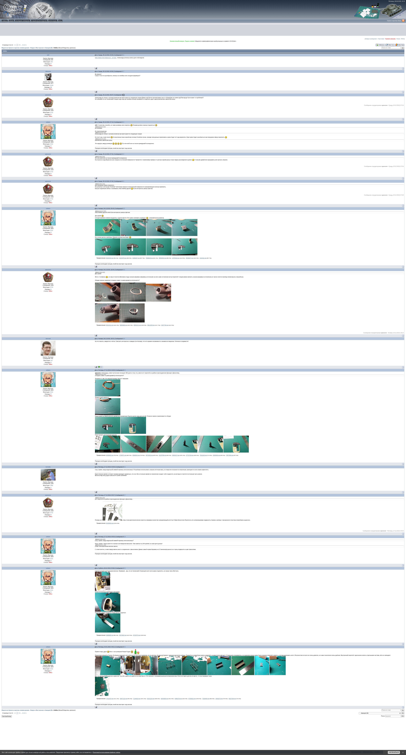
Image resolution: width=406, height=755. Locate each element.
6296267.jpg (136, 258)
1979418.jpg (175, 258)
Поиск (398, 39)
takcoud (48, 338)
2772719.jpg (189, 455)
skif (48, 55)
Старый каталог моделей (39, 20)
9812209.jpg (151, 325)
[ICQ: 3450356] (100, 367)
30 (125, 647)
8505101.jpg (137, 325)
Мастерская (39, 48)
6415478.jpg (123, 258)
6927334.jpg (232, 698)
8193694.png (110, 523)
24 (124, 338)
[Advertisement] (203, 30)
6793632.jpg (192, 698)
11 (23, 45)
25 (125, 370)
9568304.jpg (136, 455)
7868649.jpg (149, 258)
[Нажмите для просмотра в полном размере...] (107, 235)
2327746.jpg (165, 325)
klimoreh (48, 71)
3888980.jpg (109, 635)
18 (123, 95)
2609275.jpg (219, 698)
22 (124, 208)
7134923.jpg (136, 698)
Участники (381, 39)
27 (125, 495)
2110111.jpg (203, 258)
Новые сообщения (371, 39)
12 (24, 45)
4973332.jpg (149, 455)
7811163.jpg (203, 455)
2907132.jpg (123, 698)
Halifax (56, 48)
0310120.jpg (150, 698)
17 (123, 71)
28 (125, 536)
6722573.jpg (136, 635)
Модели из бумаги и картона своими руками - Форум (18, 48)
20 (123, 154)
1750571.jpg (123, 455)
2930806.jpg (216, 455)
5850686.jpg (123, 325)
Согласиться (394, 752)
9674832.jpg (123, 635)
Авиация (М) (48, 48)
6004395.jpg (164, 698)
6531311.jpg (109, 325)
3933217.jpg (175, 455)
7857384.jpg (229, 455)
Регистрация (53, 20)
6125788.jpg (162, 455)
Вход (60, 20)
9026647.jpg (189, 258)
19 (123, 122)
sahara (48, 122)
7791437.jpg (109, 698)
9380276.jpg (178, 698)
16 (123, 55)
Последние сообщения (22, 20)
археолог (48, 95)
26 (125, 467)
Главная (4, 20)
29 (125, 568)
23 (124, 269)
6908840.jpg (109, 455)
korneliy (48, 467)
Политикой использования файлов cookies (106, 752)
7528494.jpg (206, 698)
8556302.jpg (162, 258)
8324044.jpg (109, 258)
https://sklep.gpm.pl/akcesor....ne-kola (105, 58)
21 (123, 181)
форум (11, 20)
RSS (402, 39)
